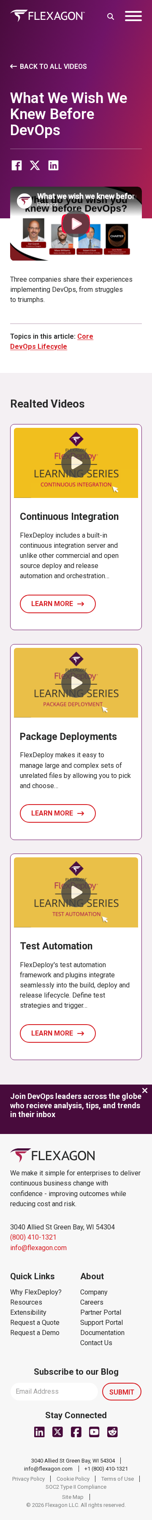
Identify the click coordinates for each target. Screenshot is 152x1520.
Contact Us (96, 1343)
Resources (26, 1302)
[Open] (133, 16)
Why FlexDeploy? (36, 1292)
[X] (35, 165)
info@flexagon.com (38, 1248)
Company (94, 1292)
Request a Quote (35, 1323)
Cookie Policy (73, 1479)
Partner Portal (100, 1312)
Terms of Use (117, 1479)
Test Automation (56, 946)
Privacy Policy (28, 1479)
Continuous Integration (69, 516)
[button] (76, 223)
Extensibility (28, 1312)
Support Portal (101, 1323)
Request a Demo (35, 1333)
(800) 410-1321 (33, 1237)
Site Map (73, 1497)
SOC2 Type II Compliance (76, 1487)
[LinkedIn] (53, 165)
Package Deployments (68, 736)
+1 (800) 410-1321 (106, 1469)
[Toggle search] (110, 16)
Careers (91, 1302)
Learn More (52, 604)
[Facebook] (16, 165)
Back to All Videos (53, 67)
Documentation (102, 1333)
